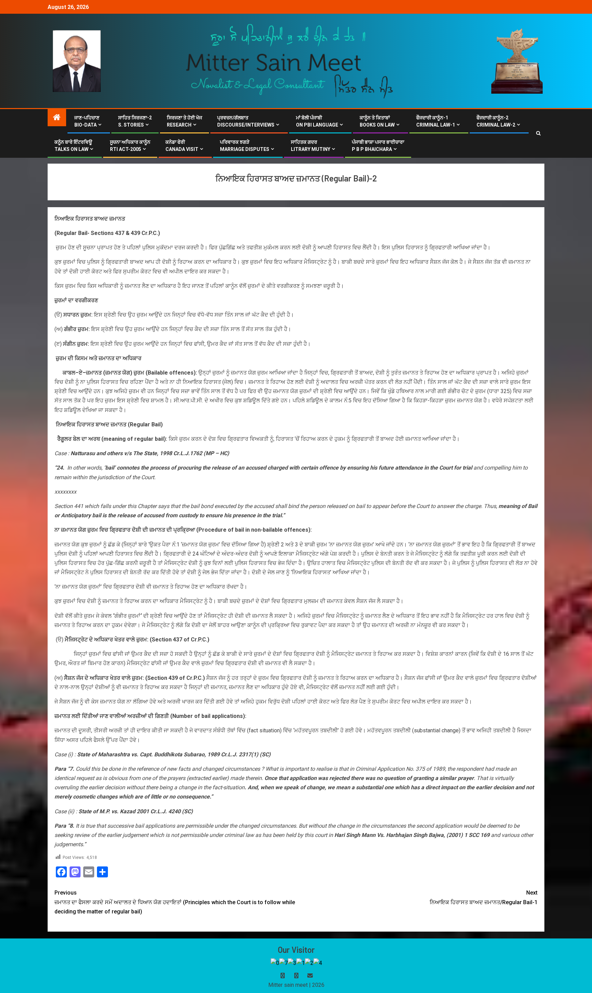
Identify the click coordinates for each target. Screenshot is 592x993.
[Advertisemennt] (289, 60)
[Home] (57, 118)
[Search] (538, 133)
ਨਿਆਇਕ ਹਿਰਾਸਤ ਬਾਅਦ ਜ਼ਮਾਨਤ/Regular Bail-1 (484, 897)
